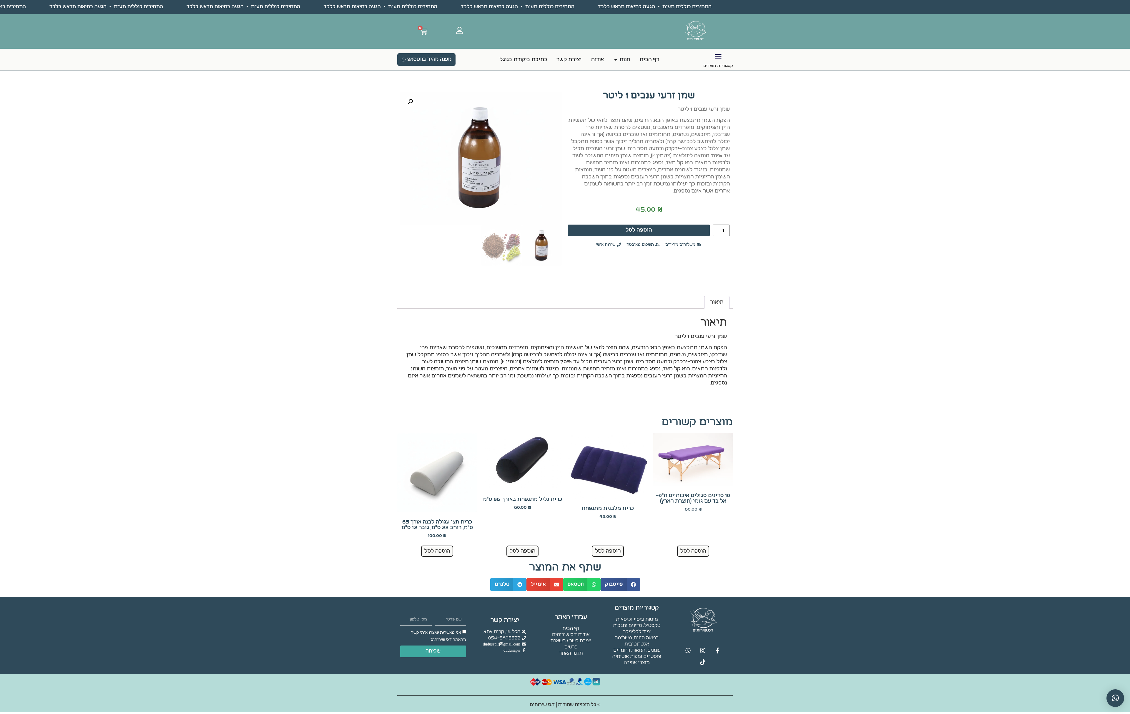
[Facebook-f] (717, 650)
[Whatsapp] (688, 650)
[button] (410, 101)
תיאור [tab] (717, 302)
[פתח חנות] (615, 59)
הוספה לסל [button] (693, 551)
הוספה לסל (639, 230)
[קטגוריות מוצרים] (718, 56)
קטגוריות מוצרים (718, 65)
